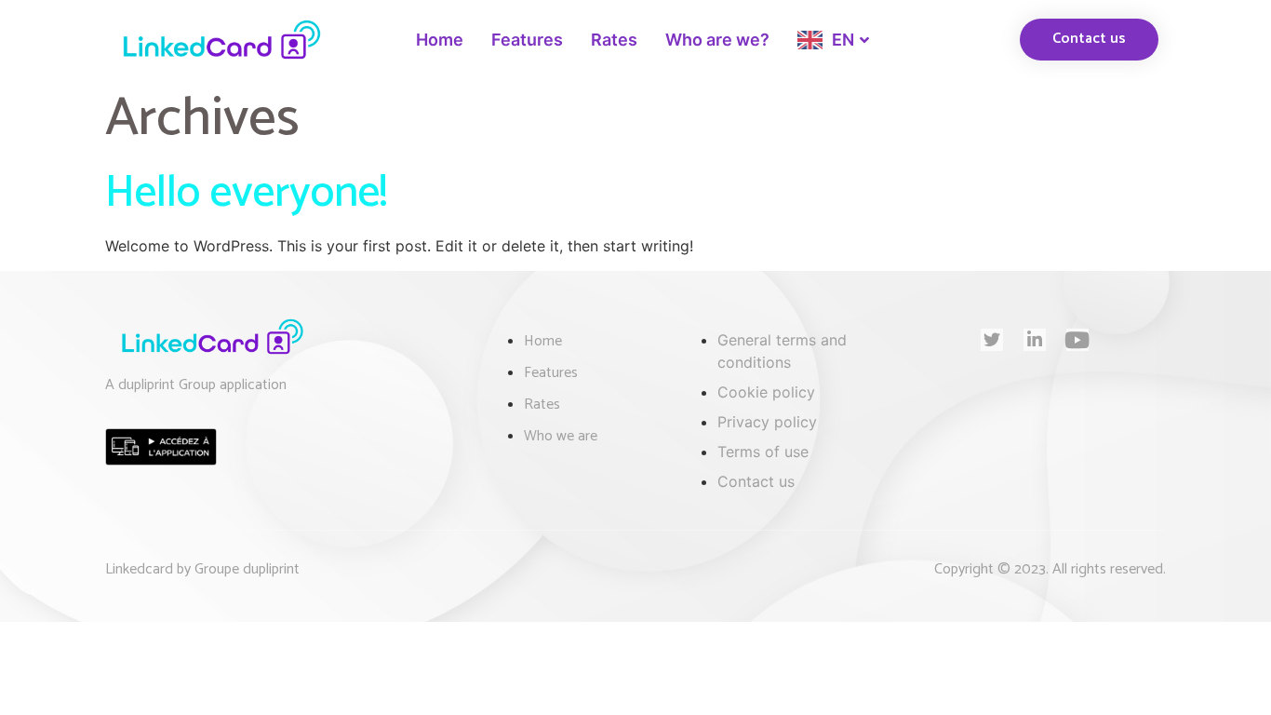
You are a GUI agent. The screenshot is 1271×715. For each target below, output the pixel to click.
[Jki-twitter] (992, 340)
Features (527, 39)
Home (439, 39)
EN (843, 39)
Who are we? (717, 39)
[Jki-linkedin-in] (1034, 340)
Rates (614, 39)
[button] (1089, 40)
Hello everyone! (246, 193)
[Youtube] (1077, 340)
